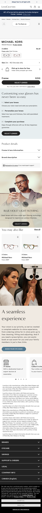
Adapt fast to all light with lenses (21, 3)
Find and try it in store (11, 165)
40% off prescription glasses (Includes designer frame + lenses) (21, 13)
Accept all (21, 500)
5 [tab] (26, 379)
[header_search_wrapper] (31, 7)
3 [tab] (21, 379)
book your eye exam (13, 349)
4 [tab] (23, 379)
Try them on (22, 24)
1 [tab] (16, 379)
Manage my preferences (21, 509)
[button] (2, 69)
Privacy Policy (19, 497)
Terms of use (31, 497)
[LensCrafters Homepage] (9, 7)
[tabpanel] (14, 370)
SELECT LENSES (21, 82)
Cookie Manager (27, 495)
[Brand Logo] (12, 42)
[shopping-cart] (35, 7)
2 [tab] (18, 379)
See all (38, 48)
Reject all (21, 505)
